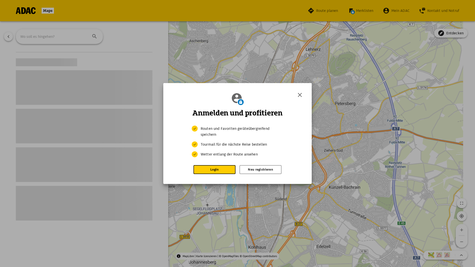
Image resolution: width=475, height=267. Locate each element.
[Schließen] (300, 95)
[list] (237, 141)
